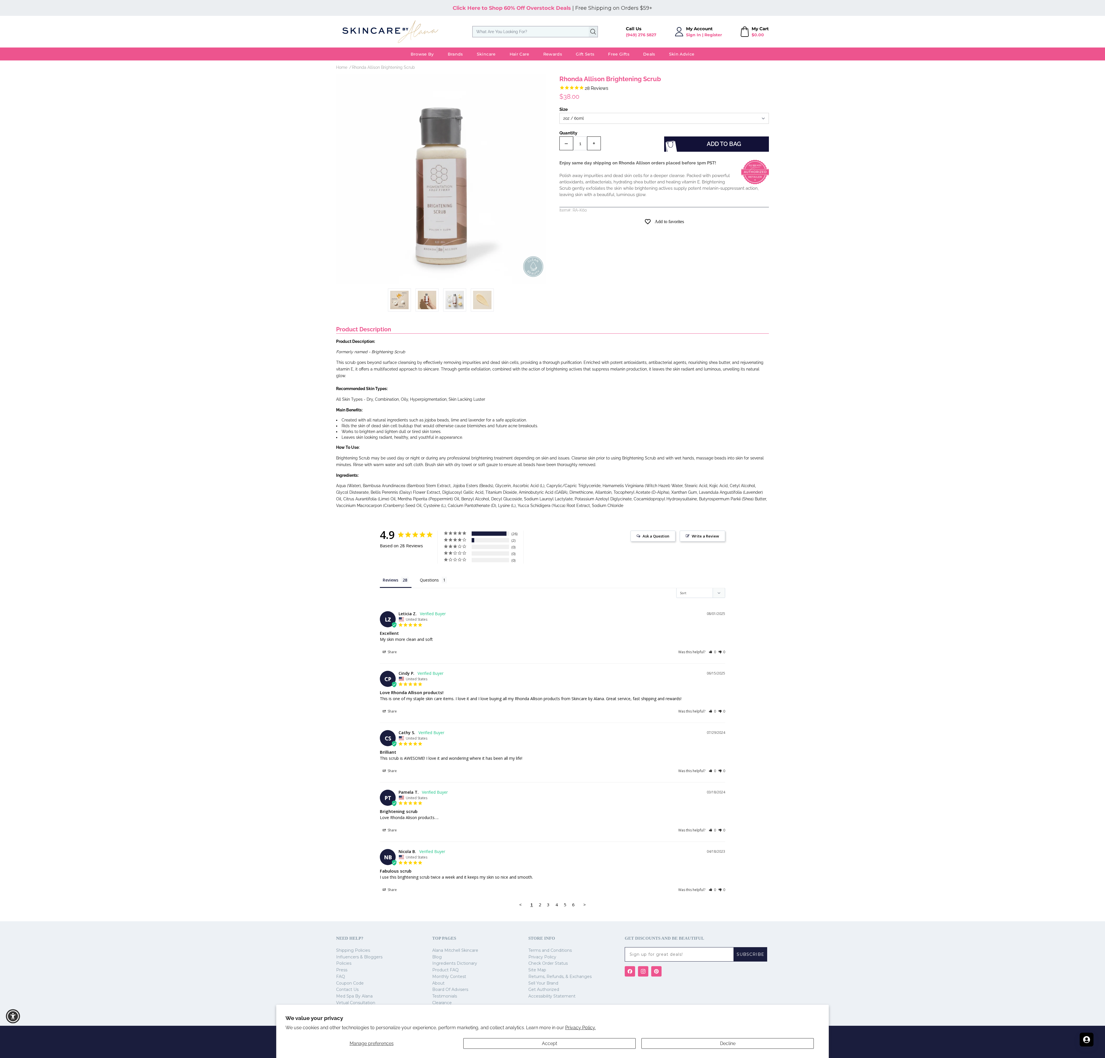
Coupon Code (350, 983)
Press (341, 969)
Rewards (552, 54)
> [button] (584, 904)
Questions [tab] (429, 580)
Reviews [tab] (390, 580)
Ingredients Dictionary (454, 963)
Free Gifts (618, 54)
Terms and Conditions (550, 950)
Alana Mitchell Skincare (455, 950)
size (563, 109)
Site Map (537, 969)
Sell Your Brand (543, 983)
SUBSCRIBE (750, 954)
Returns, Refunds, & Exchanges (560, 976)
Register (713, 34)
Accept (549, 1043)
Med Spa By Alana (354, 996)
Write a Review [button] (705, 536)
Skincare (486, 54)
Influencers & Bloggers (359, 957)
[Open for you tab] (1086, 1039)
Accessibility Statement (552, 996)
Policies (343, 963)
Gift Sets (585, 54)
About (438, 983)
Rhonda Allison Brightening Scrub (383, 67)
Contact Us (347, 989)
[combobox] (535, 31)
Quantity (568, 133)
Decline (728, 1043)
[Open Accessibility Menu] (13, 1016)
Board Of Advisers (450, 989)
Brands (455, 54)
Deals (649, 54)
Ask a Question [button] (656, 536)
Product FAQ (445, 969)
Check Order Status (548, 963)
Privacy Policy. (580, 1027)
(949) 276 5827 (641, 34)
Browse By (422, 54)
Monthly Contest (449, 976)
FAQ (340, 976)
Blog (437, 957)
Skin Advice (682, 54)
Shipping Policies (353, 950)
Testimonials (444, 996)
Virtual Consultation (355, 1002)
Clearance (442, 1002)
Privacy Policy (542, 957)
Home (341, 67)
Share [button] (392, 651)
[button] (712, 651)
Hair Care (519, 54)
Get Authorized (543, 989)
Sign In (693, 34)
